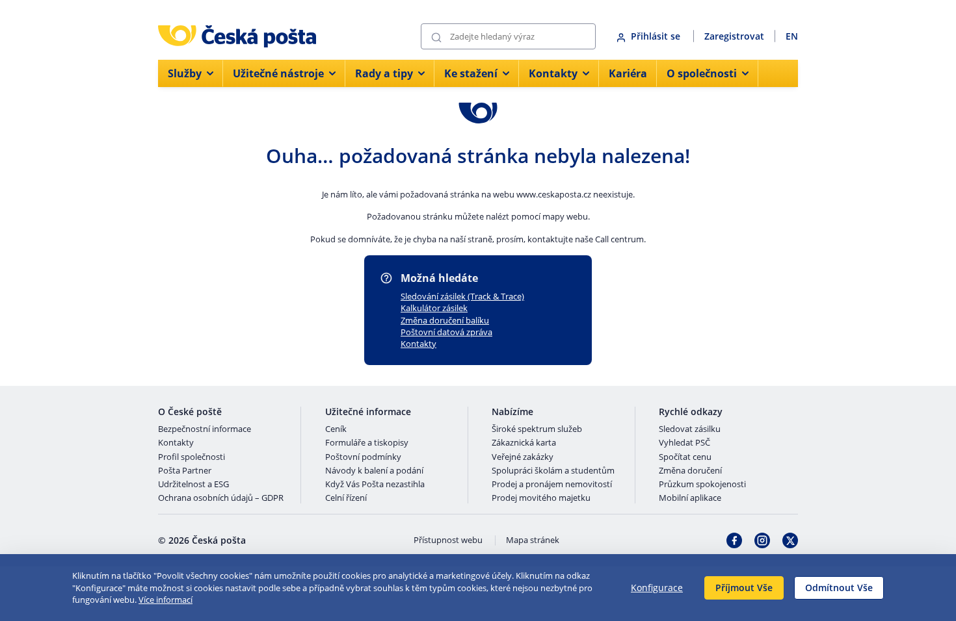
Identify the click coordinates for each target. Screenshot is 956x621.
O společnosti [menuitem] (702, 73)
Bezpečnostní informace (204, 429)
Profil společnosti (191, 457)
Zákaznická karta (524, 443)
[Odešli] (436, 37)
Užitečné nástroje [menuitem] (278, 73)
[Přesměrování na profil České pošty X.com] (790, 540)
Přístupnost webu (448, 540)
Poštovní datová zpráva (446, 332)
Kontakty (418, 343)
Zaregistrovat (734, 36)
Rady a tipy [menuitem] (384, 73)
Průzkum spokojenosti (702, 484)
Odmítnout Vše (839, 587)
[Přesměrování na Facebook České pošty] (734, 540)
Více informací (166, 599)
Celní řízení (346, 498)
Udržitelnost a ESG (193, 484)
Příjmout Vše (744, 587)
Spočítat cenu (685, 457)
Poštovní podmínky (363, 457)
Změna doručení (690, 471)
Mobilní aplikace (690, 498)
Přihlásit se (657, 36)
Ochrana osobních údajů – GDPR (221, 498)
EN (792, 36)
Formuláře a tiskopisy (366, 443)
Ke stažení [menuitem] (471, 73)
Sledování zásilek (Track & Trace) (462, 296)
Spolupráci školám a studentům (553, 471)
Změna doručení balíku (445, 320)
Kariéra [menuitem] (628, 73)
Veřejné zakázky (522, 457)
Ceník (336, 429)
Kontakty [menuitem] (553, 73)
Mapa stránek (532, 540)
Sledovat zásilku (690, 429)
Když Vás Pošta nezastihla (375, 484)
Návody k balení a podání (374, 471)
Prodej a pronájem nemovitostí (552, 484)
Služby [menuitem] (185, 73)
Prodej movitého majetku (541, 498)
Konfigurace (657, 587)
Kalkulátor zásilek (434, 308)
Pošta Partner (184, 471)
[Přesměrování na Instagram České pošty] (762, 540)
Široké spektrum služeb (537, 429)
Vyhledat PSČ (684, 443)
